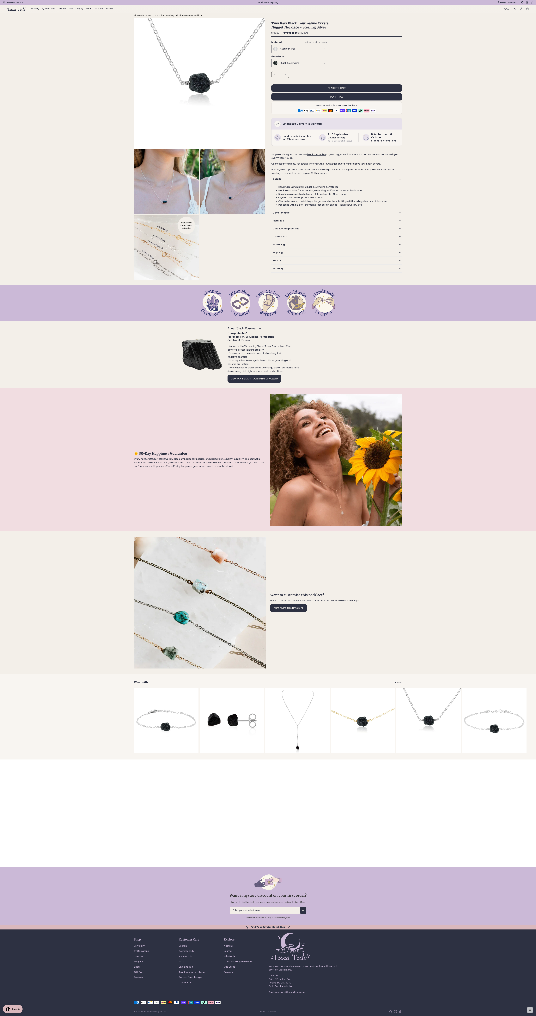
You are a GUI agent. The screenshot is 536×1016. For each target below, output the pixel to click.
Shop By (138, 961)
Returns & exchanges (190, 977)
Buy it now (336, 96)
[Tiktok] (400, 1011)
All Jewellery (140, 15)
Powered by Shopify (157, 1011)
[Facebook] (522, 2)
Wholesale (229, 956)
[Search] (515, 9)
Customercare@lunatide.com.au (287, 992)
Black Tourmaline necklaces (190, 15)
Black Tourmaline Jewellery (161, 15)
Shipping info (186, 966)
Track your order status (192, 972)
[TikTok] (531, 2)
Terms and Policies (268, 1011)
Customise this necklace (288, 608)
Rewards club (186, 951)
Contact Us (185, 982)
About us (229, 945)
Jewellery (139, 945)
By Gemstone (141, 951)
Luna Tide (145, 1011)
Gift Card (139, 972)
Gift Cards (229, 966)
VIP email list (186, 956)
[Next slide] (399, 720)
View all (398, 682)
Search (183, 945)
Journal (228, 951)
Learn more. (285, 969)
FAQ (181, 961)
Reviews (138, 977)
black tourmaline (316, 154)
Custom (138, 956)
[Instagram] (527, 2)
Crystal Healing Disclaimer (238, 961)
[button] (290, 32)
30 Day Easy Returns (13, 2)
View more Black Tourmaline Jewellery (254, 378)
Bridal (137, 966)
